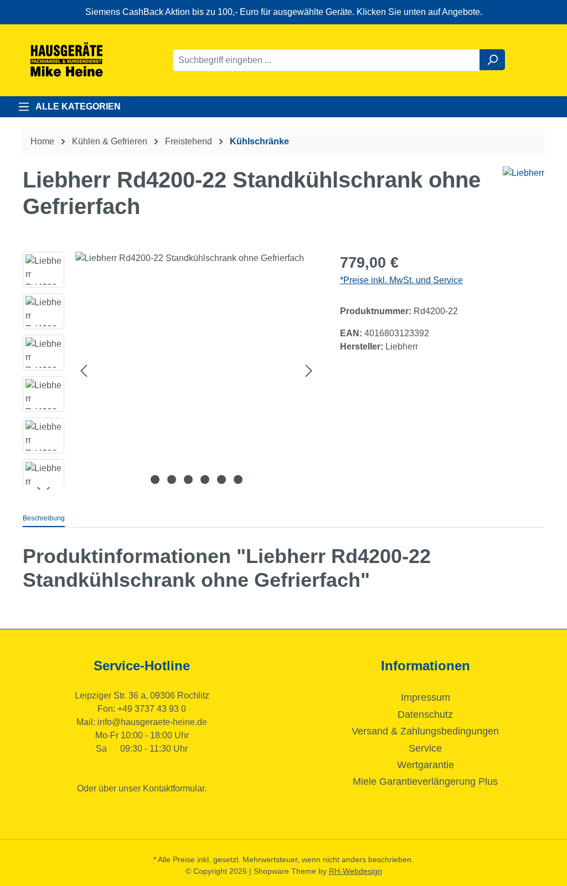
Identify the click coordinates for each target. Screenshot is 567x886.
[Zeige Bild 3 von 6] (188, 479)
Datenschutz (425, 714)
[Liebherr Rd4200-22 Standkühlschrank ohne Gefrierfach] (196, 370)
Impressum (425, 697)
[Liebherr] (523, 173)
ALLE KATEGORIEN (78, 106)
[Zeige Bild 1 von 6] (155, 479)
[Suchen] (492, 59)
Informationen (425, 665)
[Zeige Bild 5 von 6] (221, 479)
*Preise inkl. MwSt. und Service (401, 280)
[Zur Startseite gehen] (66, 60)
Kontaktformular (173, 788)
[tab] (44, 518)
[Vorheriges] (83, 371)
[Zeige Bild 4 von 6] (204, 479)
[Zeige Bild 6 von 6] (238, 479)
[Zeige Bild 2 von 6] (171, 479)
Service (425, 748)
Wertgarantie (425, 764)
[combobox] (326, 60)
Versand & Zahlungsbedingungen (425, 731)
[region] (170, 370)
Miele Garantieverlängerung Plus (425, 781)
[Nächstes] (309, 371)
